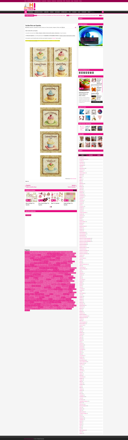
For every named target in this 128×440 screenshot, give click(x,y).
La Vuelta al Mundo (61, 282)
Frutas (61, 277)
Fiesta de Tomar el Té (62, 272)
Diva (80, 218)
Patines (71, 294)
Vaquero (70, 307)
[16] (97, 45)
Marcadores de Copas (38, 287)
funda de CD (71, 277)
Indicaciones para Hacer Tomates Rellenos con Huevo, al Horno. (84, 94)
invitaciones (27, 282)
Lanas (68, 282)
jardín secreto (39, 282)
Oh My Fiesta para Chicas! (29, 438)
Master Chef (43, 289)
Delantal (81, 217)
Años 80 (67, 253)
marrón (32, 289)
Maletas (47, 285)
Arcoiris (81, 171)
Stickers (46, 305)
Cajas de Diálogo (28, 259)
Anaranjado (39, 253)
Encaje (37, 269)
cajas (57, 258)
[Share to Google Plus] (36, 193)
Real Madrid (82, 349)
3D (30, 251)
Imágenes (51, 12)
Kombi (54, 282)
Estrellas (49, 269)
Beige (81, 182)
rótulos (31, 302)
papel (31, 294)
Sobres (59, 303)
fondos (35, 277)
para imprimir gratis (38, 294)
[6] (86, 45)
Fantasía (66, 269)
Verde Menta (43, 308)
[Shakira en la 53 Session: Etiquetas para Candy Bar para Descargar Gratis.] (69, 197)
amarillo (26, 253)
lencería (62, 284)
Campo (57, 259)
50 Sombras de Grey (42, 251)
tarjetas (55, 305)
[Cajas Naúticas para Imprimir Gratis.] (31, 197)
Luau (33, 285)
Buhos (31, 258)
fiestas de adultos (28, 276)
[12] (93, 45)
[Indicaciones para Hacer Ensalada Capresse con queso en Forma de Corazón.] (93, 80)
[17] (98, 45)
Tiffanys (73, 305)
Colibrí (53, 263)
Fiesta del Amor (71, 272)
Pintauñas (62, 295)
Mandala (52, 285)
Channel (26, 263)
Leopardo (68, 284)
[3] (82, 45)
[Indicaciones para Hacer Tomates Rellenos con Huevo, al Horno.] (84, 85)
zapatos (26, 310)
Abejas (58, 251)
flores (26, 277)
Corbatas (69, 263)
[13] (94, 45)
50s (49, 251)
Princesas (81, 346)
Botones (73, 256)
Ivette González (73, 178)
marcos (57, 287)
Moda (69, 289)
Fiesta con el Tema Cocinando (30, 271)
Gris (60, 279)
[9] (89, 45)
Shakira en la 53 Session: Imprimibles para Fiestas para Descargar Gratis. (45, 15)
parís (55, 294)
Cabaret (42, 258)
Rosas (26, 302)
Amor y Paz (32, 253)
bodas (41, 256)
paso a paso (65, 294)
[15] (96, 45)
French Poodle (46, 277)
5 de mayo (35, 251)
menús (59, 289)
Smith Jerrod (54, 303)
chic (34, 263)
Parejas (46, 294)
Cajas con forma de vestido (65, 258)
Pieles (47, 295)
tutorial (58, 307)
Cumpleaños (46, 12)
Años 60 (62, 253)
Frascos (40, 277)
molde (74, 289)
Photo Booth (37, 295)
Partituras (59, 294)
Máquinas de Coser (28, 287)
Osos (74, 292)
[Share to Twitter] (34, 193)
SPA (38, 305)
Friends (56, 277)
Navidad (31, 292)
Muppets (65, 290)
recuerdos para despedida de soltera (47, 300)
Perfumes (26, 295)
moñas (26, 290)
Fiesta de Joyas (45, 272)
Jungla (45, 282)
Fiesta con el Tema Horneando (57, 271)
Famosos (61, 269)
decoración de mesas (65, 266)
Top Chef (34, 307)
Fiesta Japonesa (52, 274)
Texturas (68, 305)
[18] (99, 45)
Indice (83, 155)
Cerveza (64, 261)
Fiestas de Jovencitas (57, 276)
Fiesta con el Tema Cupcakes (47, 27)
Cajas (79, 12)
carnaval (32, 261)
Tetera (64, 305)
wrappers (68, 308)
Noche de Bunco (43, 292)
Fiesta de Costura (68, 271)
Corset (31, 264)
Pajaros (26, 294)
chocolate (44, 263)
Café (53, 258)
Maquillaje (71, 285)
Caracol (69, 259)
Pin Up (57, 295)
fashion (71, 269)
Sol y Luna (65, 303)
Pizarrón (31, 297)
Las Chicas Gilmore (28, 284)
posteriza (54, 38)
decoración (33, 266)
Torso (51, 307)
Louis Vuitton (27, 285)
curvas (62, 264)
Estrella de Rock (43, 269)
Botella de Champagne (65, 256)
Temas (89, 12)
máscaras (37, 289)
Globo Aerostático (55, 279)
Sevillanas (64, 302)
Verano (33, 308)
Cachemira (48, 258)
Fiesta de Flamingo (37, 272)
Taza (60, 305)
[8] (88, 45)
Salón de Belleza (38, 302)
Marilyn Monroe (64, 287)
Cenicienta (51, 261)
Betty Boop (27, 256)
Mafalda (42, 285)
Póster (58, 27)
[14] (95, 45)
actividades (69, 251)
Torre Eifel (46, 307)
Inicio (25, 12)
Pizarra (26, 297)
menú (55, 289)
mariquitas (27, 289)
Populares (91, 155)
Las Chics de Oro (37, 284)
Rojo (66, 300)
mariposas (71, 287)
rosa (70, 300)
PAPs (70, 12)
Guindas (65, 279)
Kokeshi (49, 282)
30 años (26, 251)
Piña (67, 295)
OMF (69, 292)
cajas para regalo (36, 259)
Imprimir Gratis (64, 12)
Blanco (32, 256)
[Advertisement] (91, 58)
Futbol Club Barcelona (29, 279)
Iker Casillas (46, 281)
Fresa (52, 277)
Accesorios (63, 251)
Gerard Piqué (41, 279)
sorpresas (27, 305)
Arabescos (72, 253)
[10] (90, 45)
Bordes (57, 256)
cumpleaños (31, 27)
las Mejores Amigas (45, 284)
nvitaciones (65, 292)
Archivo (98, 155)
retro (60, 27)
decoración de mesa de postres (54, 266)
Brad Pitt (26, 258)
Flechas (70, 276)
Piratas (71, 295)
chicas (39, 263)
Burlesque (37, 258)
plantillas (41, 297)
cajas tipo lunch (45, 259)
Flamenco (65, 276)
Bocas (37, 256)
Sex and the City (71, 302)
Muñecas (60, 290)
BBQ (80, 177)
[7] (87, 45)
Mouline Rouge (43, 290)
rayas (81, 425)
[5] (85, 45)
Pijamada (52, 295)
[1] (50, 206)
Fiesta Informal (44, 274)
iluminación (52, 281)
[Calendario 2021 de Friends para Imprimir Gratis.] (91, 36)
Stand (42, 305)
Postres (67, 297)
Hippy (41, 281)
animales (49, 253)
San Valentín (45, 302)
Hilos (37, 281)
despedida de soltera (37, 27)
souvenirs (33, 305)
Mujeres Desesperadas (52, 290)
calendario (52, 259)
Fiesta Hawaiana (36, 274)
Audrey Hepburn (83, 172)
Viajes (54, 308)
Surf (51, 305)
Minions (64, 289)
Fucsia (65, 277)
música (70, 290)
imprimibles (65, 281)
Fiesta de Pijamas (53, 272)
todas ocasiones (28, 307)
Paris (50, 294)
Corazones (63, 263)
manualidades (64, 285)
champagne (70, 261)
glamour (47, 279)
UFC (62, 307)
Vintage (58, 308)
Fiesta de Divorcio (28, 272)
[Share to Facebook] (33, 193)
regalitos (57, 300)
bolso (53, 256)
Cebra (41, 261)
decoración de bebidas (42, 266)
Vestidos (49, 308)
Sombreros (71, 303)
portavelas (57, 297)
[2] (51, 206)
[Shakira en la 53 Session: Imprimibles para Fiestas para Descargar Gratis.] (57, 197)
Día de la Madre (82, 221)
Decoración (84, 12)
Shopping (48, 303)
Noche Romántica (51, 292)
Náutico (26, 292)
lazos (58, 284)
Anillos (44, 253)
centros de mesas (58, 261)
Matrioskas (50, 289)
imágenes (54, 27)
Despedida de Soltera (38, 12)
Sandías (51, 302)
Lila (72, 284)
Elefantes (32, 269)
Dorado (81, 220)
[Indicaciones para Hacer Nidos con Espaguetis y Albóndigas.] (93, 98)
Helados (32, 281)
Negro (36, 292)
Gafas (36, 279)
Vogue (63, 308)
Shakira (43, 303)
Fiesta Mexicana (60, 274)
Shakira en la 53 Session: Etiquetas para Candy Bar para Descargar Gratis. (77, 15)
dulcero (26, 269)
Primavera (73, 297)
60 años (53, 251)
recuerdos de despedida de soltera (31, 300)
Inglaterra (71, 281)
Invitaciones (57, 12)
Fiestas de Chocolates (38, 276)
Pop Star (52, 297)
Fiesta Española (28, 274)
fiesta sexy (67, 274)
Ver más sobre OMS (96, 101)
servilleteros (57, 302)
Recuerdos (74, 12)
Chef (31, 263)
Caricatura (27, 261)
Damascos (67, 264)
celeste (45, 261)
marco (53, 287)
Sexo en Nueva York (28, 303)
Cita (49, 263)
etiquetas (55, 269)
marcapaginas (46, 287)
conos (57, 263)
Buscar (103, 12)
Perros (31, 295)
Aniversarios (30, 12)
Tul (54, 307)
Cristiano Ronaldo (43, 264)
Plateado (46, 297)
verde (37, 308)
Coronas (26, 264)
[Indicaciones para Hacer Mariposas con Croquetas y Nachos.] (93, 89)
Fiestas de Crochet (47, 276)
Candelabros (63, 259)
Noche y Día (58, 292)
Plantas (36, 297)
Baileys (81, 179)
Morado (30, 290)
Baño (80, 180)
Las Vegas (53, 284)
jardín (33, 282)
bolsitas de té (46, 256)
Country (36, 264)
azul (80, 386)
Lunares (37, 285)
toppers (39, 307)
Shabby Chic (36, 303)
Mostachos (36, 290)
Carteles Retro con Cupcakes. (33, 25)
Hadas (70, 279)
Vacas (66, 307)
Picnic (42, 295)
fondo (30, 277)
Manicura (58, 285)
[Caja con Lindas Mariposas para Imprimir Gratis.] (44, 197)
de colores (27, 266)
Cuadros (50, 264)
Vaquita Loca (27, 308)
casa (37, 261)
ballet (81, 387)
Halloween (27, 281)
